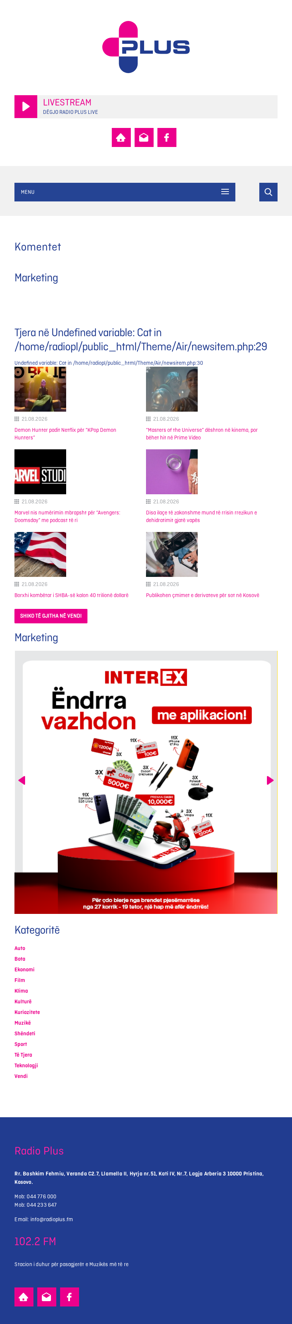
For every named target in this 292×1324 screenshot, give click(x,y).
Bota (19, 959)
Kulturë (23, 1002)
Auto (19, 948)
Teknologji (26, 1065)
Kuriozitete (27, 1012)
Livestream (67, 103)
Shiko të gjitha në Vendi (51, 616)
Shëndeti (24, 1034)
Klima (21, 991)
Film (19, 980)
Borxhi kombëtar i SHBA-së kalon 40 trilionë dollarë (71, 595)
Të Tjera (23, 1055)
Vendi (21, 1076)
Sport (20, 1044)
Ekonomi (24, 970)
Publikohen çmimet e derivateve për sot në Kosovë (202, 595)
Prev (21, 780)
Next (270, 780)
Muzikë (22, 1023)
